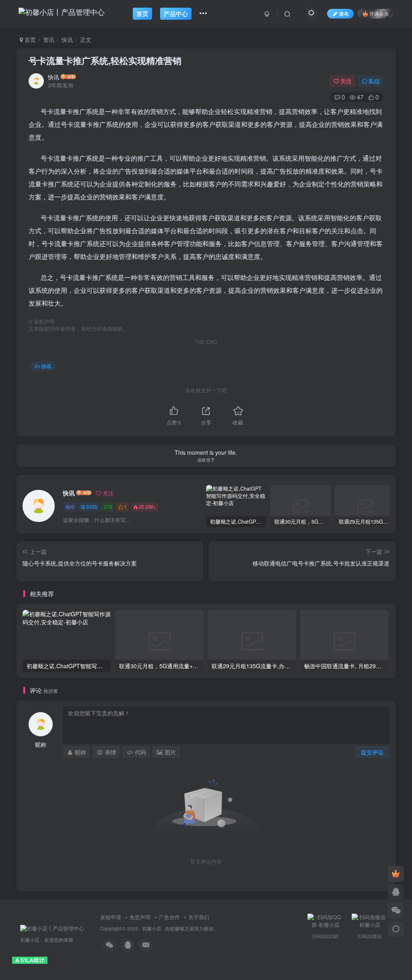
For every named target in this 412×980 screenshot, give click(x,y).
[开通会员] (396, 874)
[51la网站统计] (29, 959)
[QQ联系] (396, 892)
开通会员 (379, 13)
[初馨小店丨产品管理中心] (52, 928)
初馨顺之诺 (182, 928)
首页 (29, 39)
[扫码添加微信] (396, 911)
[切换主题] (396, 929)
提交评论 (372, 752)
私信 (374, 81)
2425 (91, 506)
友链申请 (110, 917)
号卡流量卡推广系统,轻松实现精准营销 (105, 60)
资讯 (48, 39)
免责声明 (140, 917)
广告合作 (169, 917)
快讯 (67, 39)
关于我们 (198, 917)
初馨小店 (151, 928)
